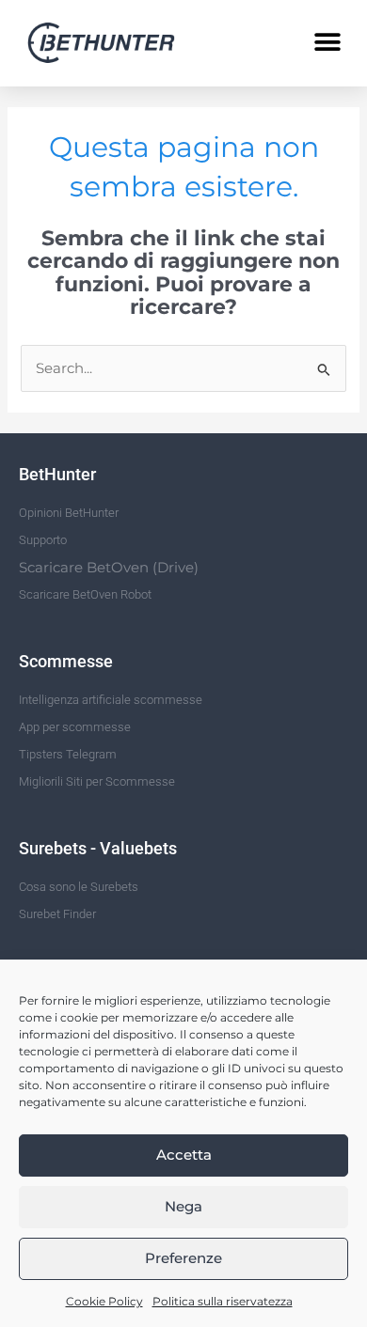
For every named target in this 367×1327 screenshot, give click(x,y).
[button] (327, 43)
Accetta (184, 1154)
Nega (183, 1206)
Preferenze (183, 1258)
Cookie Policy (104, 1301)
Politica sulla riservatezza (222, 1301)
